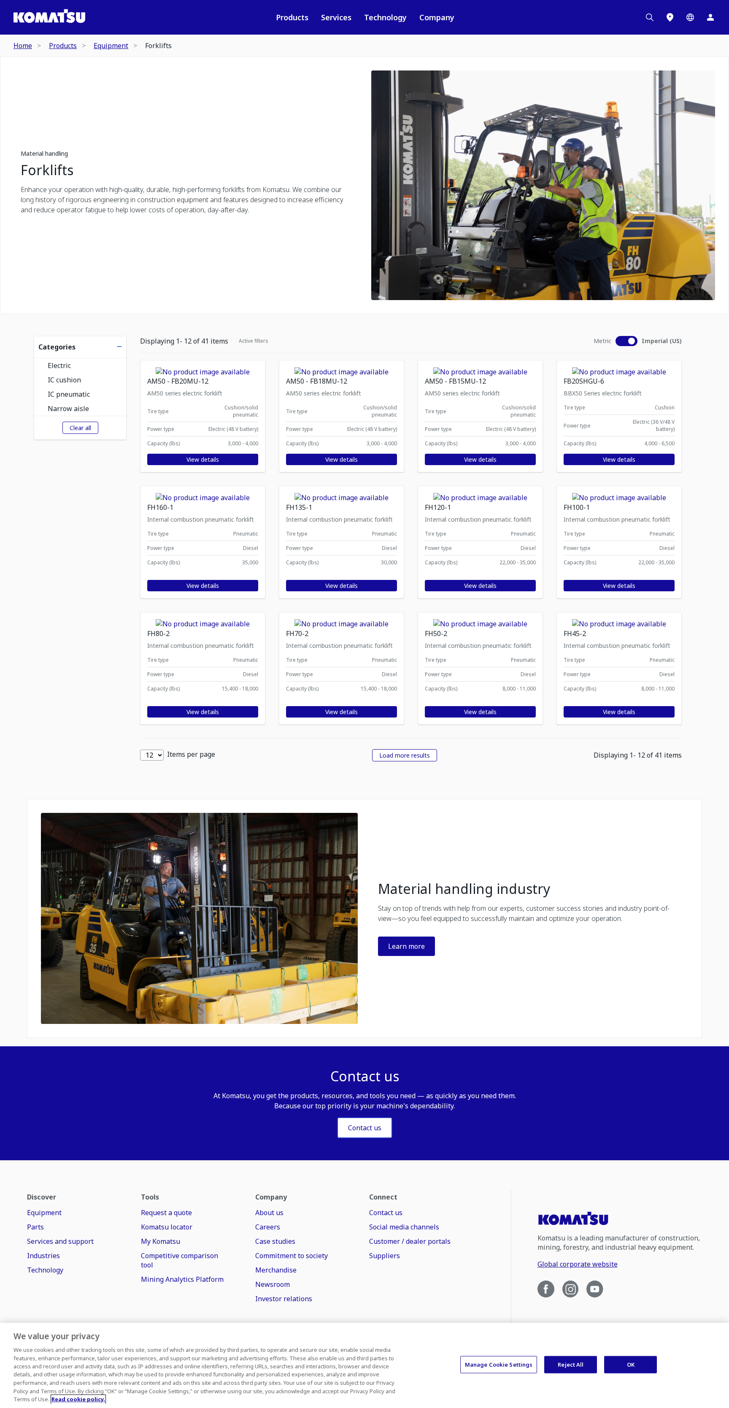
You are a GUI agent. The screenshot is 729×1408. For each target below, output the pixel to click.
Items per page (191, 754)
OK (630, 1364)
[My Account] (710, 17)
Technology (385, 17)
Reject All (570, 1364)
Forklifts (47, 170)
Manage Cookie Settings (499, 1364)
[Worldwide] (690, 17)
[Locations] (670, 17)
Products (292, 17)
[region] (364, 1365)
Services (336, 17)
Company (436, 17)
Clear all (80, 428)
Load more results (404, 755)
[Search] (650, 17)
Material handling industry (464, 889)
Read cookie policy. (78, 1399)
